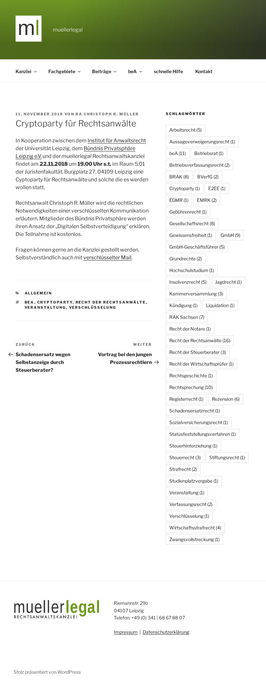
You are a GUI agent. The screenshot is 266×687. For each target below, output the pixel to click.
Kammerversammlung (196, 293)
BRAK (179, 176)
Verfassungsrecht (190, 504)
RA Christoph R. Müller (107, 114)
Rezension (226, 399)
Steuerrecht (185, 457)
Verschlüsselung (92, 307)
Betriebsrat (209, 153)
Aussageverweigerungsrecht (202, 141)
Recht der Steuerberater (197, 352)
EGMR (178, 200)
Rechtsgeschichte (191, 375)
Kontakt (203, 71)
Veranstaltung (45, 307)
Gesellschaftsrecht (192, 223)
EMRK (207, 200)
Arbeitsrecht (185, 130)
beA (132, 71)
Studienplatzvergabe (193, 481)
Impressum (126, 632)
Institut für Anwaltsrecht (117, 140)
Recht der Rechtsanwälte (111, 302)
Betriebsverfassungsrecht (199, 165)
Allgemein (38, 293)
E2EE (216, 188)
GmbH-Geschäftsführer (197, 247)
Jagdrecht (228, 282)
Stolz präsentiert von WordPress (47, 672)
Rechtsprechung (191, 387)
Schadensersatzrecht (194, 410)
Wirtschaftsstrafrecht (195, 527)
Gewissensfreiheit (190, 235)
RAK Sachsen (186, 317)
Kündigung (183, 305)
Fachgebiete (61, 71)
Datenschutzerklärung (166, 632)
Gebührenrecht (188, 211)
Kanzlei (23, 71)
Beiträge (101, 71)
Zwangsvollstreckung (194, 539)
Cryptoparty (55, 302)
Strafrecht (183, 469)
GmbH (230, 235)
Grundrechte (185, 258)
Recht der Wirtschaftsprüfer (201, 364)
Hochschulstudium (191, 270)
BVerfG (208, 176)
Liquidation (220, 305)
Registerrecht (186, 399)
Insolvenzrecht (188, 282)
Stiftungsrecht (227, 457)
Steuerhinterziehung (193, 445)
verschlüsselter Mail (107, 257)
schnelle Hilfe (168, 71)
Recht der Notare (190, 328)
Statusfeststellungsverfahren (202, 434)
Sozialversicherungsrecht (198, 422)
